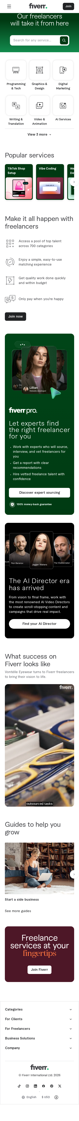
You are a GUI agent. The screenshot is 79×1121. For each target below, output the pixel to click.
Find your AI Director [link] (39, 623)
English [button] (31, 1097)
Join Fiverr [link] (39, 969)
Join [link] (68, 6)
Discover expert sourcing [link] (39, 492)
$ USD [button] (46, 1097)
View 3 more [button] (37, 134)
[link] (19, 1086)
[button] (9, 6)
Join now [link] (15, 316)
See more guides (18, 911)
